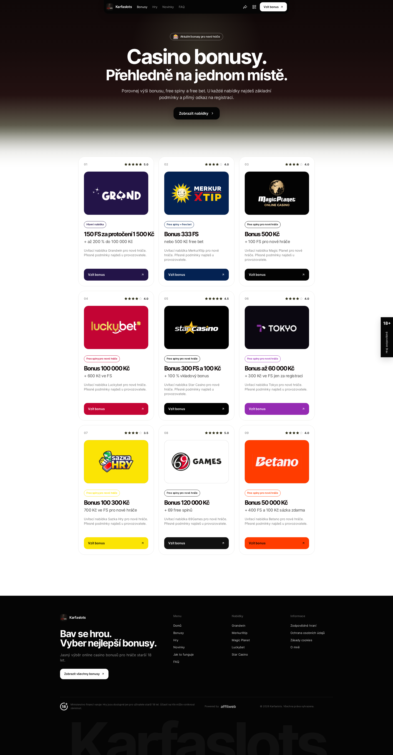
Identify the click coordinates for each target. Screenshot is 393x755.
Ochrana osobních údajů (307, 633)
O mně (295, 647)
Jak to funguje (183, 654)
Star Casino (240, 654)
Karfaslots (77, 617)
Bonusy (142, 7)
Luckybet (238, 647)
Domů (177, 625)
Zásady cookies (301, 640)
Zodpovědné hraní (303, 625)
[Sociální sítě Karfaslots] (245, 6)
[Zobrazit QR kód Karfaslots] (254, 6)
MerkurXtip (239, 633)
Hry (154, 7)
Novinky (168, 7)
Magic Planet (241, 640)
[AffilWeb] (228, 706)
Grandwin (238, 625)
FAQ (182, 7)
